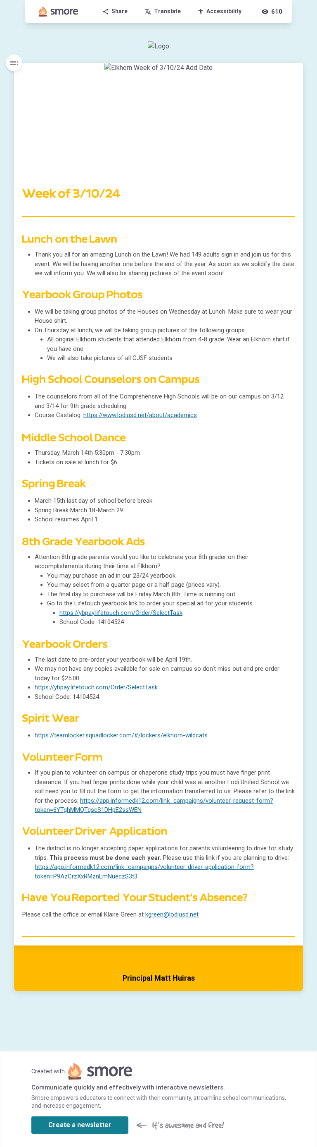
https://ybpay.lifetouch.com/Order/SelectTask (120, 613)
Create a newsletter (79, 1125)
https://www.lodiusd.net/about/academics (140, 415)
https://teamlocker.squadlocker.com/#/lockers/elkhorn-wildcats (121, 735)
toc (14, 63)
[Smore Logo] (59, 11)
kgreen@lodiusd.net (172, 914)
